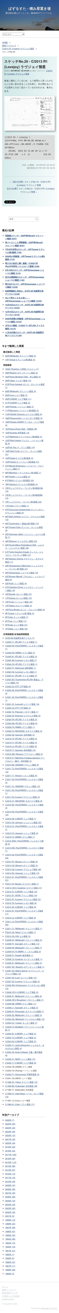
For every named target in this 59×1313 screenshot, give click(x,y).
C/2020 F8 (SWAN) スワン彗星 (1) (20, 727)
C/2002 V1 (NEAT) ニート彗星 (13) (20, 1059)
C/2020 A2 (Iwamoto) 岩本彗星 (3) (20, 735)
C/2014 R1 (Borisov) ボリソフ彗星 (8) (21, 861)
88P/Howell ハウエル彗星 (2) (17, 476)
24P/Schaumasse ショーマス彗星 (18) (21, 572)
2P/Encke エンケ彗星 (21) (16, 625)
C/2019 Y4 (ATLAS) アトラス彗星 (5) (21, 738)
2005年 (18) (10, 1200)
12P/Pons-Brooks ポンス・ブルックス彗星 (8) (25, 609)
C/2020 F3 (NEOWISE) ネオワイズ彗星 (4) (23, 731)
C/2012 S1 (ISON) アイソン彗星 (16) (21, 895)
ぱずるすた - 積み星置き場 (29, 8)
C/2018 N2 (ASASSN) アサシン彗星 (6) (22, 764)
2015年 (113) (10, 1162)
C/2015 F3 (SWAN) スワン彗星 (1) (20, 837)
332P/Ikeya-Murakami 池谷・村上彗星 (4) (23, 376)
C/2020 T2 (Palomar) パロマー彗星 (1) (21, 712)
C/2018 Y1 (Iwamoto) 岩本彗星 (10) (20, 750)
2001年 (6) (9, 1216)
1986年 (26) (10, 1269)
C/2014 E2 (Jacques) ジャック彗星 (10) (22, 873)
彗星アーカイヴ (9, 45)
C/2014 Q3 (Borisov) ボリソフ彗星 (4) (21, 865)
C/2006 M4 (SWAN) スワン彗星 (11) (20, 1003)
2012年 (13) (10, 1173)
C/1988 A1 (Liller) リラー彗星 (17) (19, 1104)
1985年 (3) (9, 1273)
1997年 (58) (10, 1227)
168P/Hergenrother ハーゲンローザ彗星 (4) (24, 418)
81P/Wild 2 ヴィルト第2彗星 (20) (19, 480)
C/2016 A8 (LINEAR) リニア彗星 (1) (20, 818)
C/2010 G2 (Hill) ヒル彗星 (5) (17, 936)
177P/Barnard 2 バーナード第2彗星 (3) (22, 410)
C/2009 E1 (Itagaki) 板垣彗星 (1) (19, 955)
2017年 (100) (10, 1154)
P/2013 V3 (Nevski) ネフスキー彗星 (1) (22, 884)
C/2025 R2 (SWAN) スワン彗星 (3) (20, 652)
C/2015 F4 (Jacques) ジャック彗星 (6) (21, 833)
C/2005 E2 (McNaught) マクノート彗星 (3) (23, 1015)
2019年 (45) (10, 1147)
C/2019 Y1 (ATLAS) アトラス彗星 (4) (21, 742)
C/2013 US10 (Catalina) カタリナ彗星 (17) (23, 887)
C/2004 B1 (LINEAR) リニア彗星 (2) (20, 1033)
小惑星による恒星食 (11, 1296)
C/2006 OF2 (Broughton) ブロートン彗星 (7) (24, 1000)
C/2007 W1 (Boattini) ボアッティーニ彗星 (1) (24, 967)
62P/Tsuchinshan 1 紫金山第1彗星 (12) (22, 523)
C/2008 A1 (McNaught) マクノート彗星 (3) (23, 963)
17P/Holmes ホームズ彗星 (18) (18, 598)
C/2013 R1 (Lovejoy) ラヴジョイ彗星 (18, 48)
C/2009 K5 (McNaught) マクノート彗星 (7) (23, 947)
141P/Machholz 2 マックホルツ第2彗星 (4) (23, 436)
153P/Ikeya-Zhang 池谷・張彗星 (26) (21, 429)
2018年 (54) (10, 1150)
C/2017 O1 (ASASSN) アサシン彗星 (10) (22, 786)
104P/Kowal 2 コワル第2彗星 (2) (19, 458)
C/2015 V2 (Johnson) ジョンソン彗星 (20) (23, 822)
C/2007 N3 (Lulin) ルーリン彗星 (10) (21, 977)
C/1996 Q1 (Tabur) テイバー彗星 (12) (21, 1082)
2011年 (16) (10, 1177)
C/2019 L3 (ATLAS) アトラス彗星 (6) (21, 746)
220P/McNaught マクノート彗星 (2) (20, 356)
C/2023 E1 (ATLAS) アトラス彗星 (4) (21, 675)
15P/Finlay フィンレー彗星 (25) (19, 602)
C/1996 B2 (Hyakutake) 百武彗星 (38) (21, 1086)
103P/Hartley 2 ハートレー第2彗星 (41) (22, 462)
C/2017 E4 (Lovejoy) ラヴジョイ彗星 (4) (22, 797)
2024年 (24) (10, 1127)
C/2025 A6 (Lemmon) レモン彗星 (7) (21, 660)
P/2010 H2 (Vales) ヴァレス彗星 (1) (20, 932)
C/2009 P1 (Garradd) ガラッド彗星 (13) (22, 943)
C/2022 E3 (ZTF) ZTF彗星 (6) (18, 686)
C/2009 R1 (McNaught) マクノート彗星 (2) (23, 940)
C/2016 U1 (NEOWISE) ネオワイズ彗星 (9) (23, 801)
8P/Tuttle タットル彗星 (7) (16, 617)
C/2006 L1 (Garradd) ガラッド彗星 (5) (21, 1007)
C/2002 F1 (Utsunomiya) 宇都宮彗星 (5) (22, 1074)
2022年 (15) (10, 1135)
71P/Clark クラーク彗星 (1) (17, 505)
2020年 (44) (10, 1143)
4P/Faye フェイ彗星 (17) (16, 621)
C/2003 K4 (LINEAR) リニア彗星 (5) (20, 1041)
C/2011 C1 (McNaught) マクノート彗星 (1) (23, 928)
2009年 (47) (10, 1185)
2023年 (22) (10, 1131)
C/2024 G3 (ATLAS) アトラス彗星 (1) (21, 664)
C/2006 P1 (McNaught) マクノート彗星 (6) (23, 996)
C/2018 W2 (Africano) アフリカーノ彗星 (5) (24, 754)
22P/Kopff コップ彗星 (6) (16, 583)
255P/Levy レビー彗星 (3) (16, 395)
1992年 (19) (10, 1246)
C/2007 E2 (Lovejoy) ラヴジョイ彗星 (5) (22, 981)
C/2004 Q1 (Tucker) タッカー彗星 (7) (21, 1023)
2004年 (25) (10, 1204)
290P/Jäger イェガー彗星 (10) (18, 380)
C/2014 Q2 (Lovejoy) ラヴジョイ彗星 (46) (23, 869)
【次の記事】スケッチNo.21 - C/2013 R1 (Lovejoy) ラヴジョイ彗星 (30, 190)
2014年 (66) (10, 1166)
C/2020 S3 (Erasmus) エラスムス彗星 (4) (23, 715)
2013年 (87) (10, 1170)
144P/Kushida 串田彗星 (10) (17, 432)
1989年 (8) (9, 1258)
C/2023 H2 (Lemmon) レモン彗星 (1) (21, 672)
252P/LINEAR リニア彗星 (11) (18, 399)
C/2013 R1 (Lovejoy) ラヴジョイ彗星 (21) (23, 899)
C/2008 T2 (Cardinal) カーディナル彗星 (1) (23, 959)
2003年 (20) (10, 1208)
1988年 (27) (10, 1262)
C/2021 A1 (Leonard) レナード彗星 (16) (22, 704)
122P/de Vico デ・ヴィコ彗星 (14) (20, 447)
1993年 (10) (10, 1243)
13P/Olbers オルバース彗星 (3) (18, 605)
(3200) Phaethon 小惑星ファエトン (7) (22, 369)
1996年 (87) (10, 1231)
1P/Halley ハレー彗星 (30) (16, 628)
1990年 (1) (9, 1254)
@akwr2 (35, 12)
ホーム (5, 1286)
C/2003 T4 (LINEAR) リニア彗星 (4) (20, 1037)
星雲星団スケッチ (10, 1293)
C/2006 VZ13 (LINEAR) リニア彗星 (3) (21, 992)
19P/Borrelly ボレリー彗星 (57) (18, 594)
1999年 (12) (10, 1220)
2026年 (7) (9, 1120)
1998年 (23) (10, 1223)
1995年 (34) (10, 1235)
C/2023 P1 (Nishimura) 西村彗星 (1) (20, 668)
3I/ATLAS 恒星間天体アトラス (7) (19, 638)
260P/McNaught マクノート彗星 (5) (20, 391)
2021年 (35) (10, 1139)
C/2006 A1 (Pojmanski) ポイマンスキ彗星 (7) (24, 1011)
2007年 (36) (10, 1193)
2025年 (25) (10, 1124)
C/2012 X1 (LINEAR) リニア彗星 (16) (21, 891)
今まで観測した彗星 (13, 346)
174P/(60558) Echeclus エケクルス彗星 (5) (23, 414)
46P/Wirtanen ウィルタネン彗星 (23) (21, 541)
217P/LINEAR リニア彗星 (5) (17, 402)
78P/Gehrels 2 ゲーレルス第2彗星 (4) (21, 484)
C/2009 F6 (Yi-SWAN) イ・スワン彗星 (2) (23, 951)
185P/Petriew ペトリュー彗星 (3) (19, 406)
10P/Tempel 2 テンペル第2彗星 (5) (20, 359)
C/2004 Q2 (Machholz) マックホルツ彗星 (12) (25, 1019)
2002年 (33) (10, 1212)
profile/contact (8, 1299)
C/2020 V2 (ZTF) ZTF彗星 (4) (18, 708)
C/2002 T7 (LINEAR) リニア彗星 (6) (20, 1063)
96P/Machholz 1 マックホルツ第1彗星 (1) (23, 472)
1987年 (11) (10, 1266)
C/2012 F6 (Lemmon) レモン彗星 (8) (21, 903)
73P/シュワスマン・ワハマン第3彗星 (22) (23, 502)
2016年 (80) (10, 1158)
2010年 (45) (10, 1181)
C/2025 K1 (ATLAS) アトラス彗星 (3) (21, 656)
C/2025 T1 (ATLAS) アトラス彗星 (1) (21, 642)
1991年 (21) (10, 1250)
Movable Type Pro (49, 1308)
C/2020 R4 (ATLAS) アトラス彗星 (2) (21, 719)
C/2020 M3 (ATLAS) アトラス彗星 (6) (21, 723)
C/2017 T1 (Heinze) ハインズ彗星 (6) (21, 775)
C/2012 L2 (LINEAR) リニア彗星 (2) (20, 917)
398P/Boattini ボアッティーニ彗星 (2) (21, 372)
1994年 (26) (10, 1239)
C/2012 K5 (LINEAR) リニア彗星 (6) (20, 907)
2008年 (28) (10, 1189)
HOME (5, 42)
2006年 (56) (10, 1196)
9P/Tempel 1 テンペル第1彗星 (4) (19, 613)
